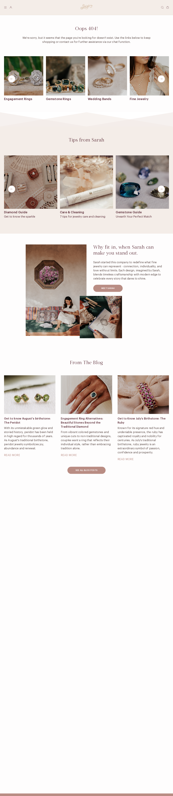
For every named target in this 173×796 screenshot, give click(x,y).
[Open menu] (5, 7)
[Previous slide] (11, 78)
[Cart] (168, 7)
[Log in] (11, 7)
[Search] (162, 7)
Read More (12, 455)
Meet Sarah (108, 288)
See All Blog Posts (86, 470)
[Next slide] (161, 78)
